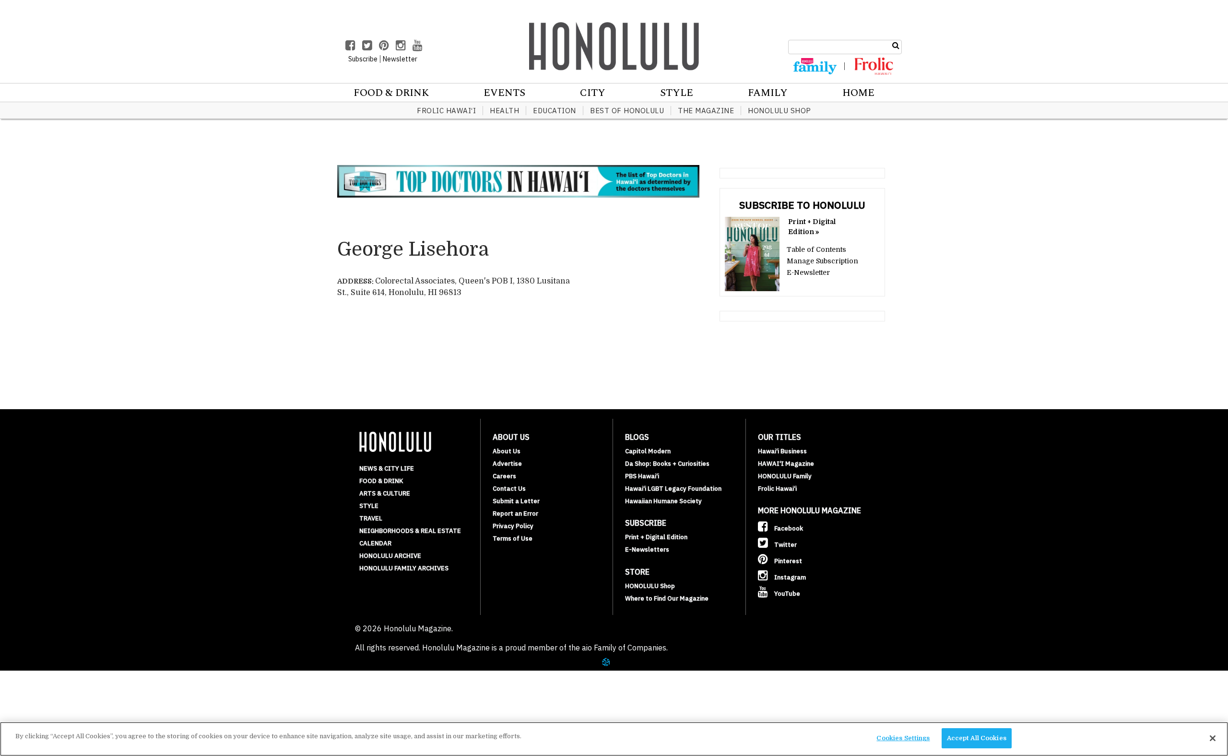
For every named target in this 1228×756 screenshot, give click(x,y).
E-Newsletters (647, 549)
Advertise (507, 464)
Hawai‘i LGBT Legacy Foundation (673, 488)
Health (504, 110)
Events (504, 93)
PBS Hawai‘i (642, 476)
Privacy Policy (513, 526)
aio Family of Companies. (625, 647)
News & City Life (386, 468)
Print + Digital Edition (656, 537)
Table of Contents (816, 249)
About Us (506, 451)
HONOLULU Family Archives (404, 568)
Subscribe (58, 700)
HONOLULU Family (785, 476)
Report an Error (515, 513)
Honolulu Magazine (614, 46)
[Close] (1212, 738)
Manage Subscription (822, 261)
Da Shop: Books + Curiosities (667, 464)
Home (858, 93)
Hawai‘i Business (782, 451)
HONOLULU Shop (779, 110)
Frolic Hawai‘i (446, 110)
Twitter (785, 545)
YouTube (786, 594)
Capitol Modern (648, 451)
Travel (370, 518)
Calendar (375, 543)
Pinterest (787, 561)
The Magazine (706, 110)
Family (768, 93)
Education (554, 110)
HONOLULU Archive (390, 556)
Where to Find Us (74, 712)
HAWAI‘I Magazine (786, 464)
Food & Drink (391, 93)
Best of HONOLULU (627, 110)
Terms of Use (512, 538)
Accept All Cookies (976, 738)
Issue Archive (66, 677)
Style (676, 93)
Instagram (789, 577)
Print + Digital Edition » (812, 227)
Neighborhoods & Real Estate (410, 531)
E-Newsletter (808, 272)
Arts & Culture (384, 493)
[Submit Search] (895, 45)
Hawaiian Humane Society (663, 501)
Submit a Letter (516, 501)
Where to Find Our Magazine (666, 598)
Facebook (788, 528)
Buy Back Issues (70, 689)
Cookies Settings (903, 738)
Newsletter (400, 59)
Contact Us (509, 488)
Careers (504, 476)
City (592, 93)
